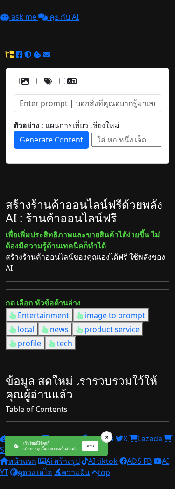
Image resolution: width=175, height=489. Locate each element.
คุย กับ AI (63, 17)
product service (111, 329)
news (58, 329)
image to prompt (114, 315)
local (25, 329)
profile (28, 343)
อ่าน (90, 445)
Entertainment (42, 315)
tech (63, 343)
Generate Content (51, 140)
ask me (23, 17)
